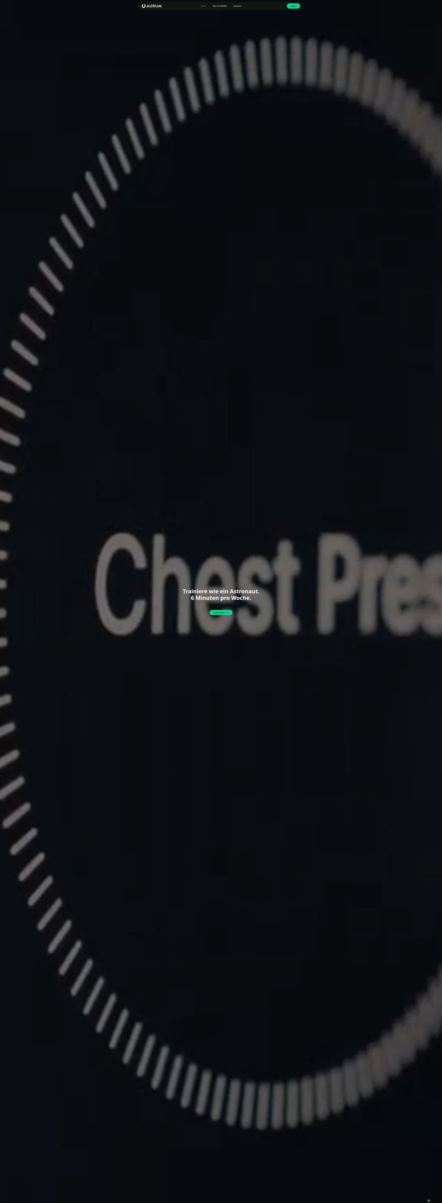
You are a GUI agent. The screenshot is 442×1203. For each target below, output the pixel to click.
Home (203, 6)
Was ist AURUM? (220, 6)
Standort (237, 6)
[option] (433, 1200)
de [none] (429, 1201)
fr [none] (438, 1201)
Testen (293, 6)
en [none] (433, 1201)
